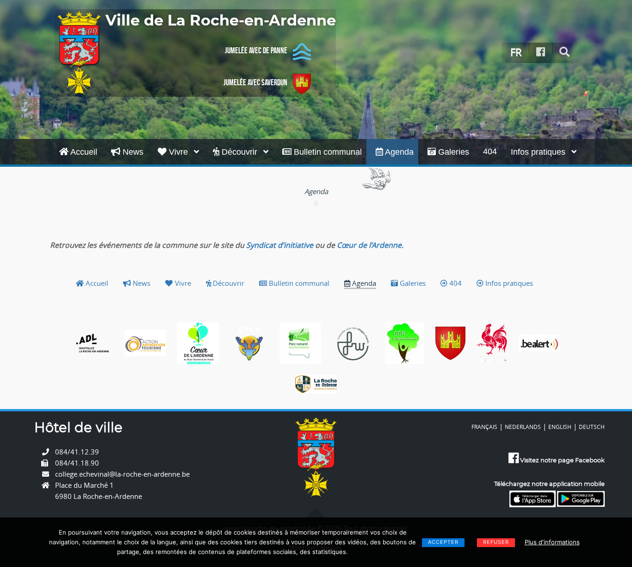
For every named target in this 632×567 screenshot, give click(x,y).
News (131, 152)
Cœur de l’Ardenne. (370, 245)
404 (490, 151)
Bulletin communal (326, 152)
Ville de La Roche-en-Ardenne (220, 20)
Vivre (178, 152)
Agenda (398, 152)
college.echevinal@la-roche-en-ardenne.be (122, 474)
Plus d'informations (552, 542)
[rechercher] (564, 52)
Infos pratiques (539, 152)
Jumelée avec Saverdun (255, 82)
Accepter (443, 542)
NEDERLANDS (523, 426)
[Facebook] (540, 52)
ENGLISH (559, 426)
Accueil (82, 152)
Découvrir (239, 152)
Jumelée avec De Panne (256, 50)
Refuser (496, 542)
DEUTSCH (592, 426)
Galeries (452, 152)
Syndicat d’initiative (279, 245)
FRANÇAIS (484, 426)
